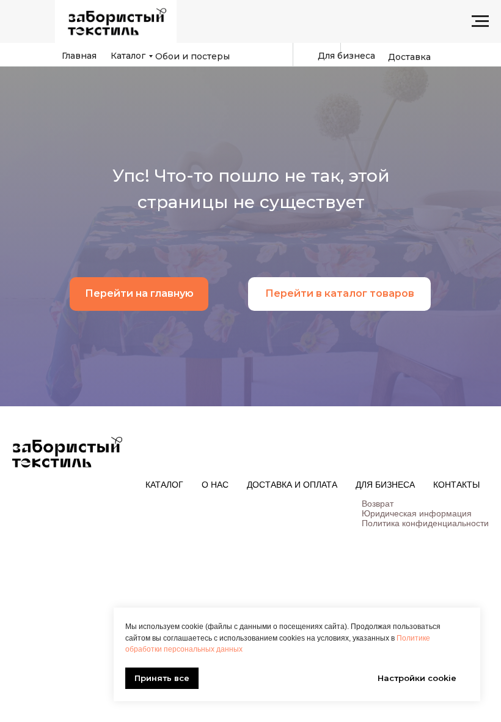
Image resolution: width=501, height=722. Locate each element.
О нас (215, 484)
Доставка (409, 56)
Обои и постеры (192, 56)
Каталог (128, 55)
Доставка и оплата (292, 484)
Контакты (456, 484)
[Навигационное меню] (480, 21)
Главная (79, 55)
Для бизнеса (346, 55)
